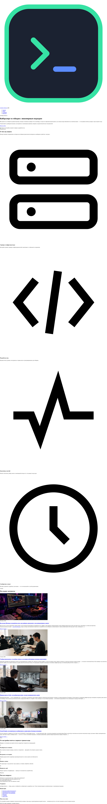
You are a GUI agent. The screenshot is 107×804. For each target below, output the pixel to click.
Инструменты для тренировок (8, 793)
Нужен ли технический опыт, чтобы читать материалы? (13, 777)
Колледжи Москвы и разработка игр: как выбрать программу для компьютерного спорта (24, 623)
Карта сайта (4, 796)
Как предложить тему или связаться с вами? (10, 781)
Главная (4, 110)
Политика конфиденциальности (9, 790)
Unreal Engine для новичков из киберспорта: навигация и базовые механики (20, 731)
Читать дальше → (3, 628)
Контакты (4, 113)
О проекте (4, 112)
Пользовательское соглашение (8, 792)
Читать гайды (3, 125)
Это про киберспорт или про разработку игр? (10, 779)
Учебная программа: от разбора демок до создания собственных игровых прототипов (23, 659)
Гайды (3, 111)
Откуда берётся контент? (6, 780)
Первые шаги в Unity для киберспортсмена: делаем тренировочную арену (20, 695)
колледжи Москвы (17, 626)
